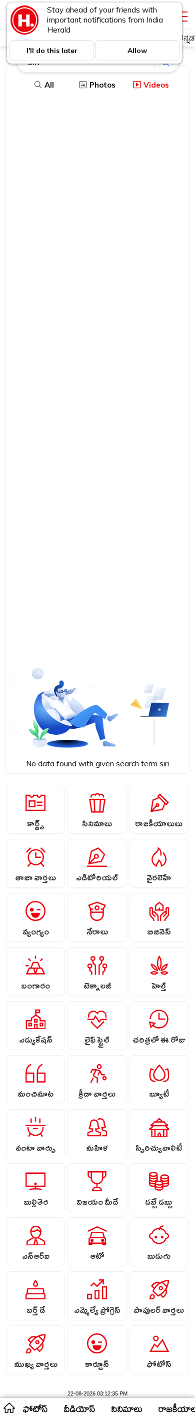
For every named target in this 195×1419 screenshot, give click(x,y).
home (9, 1407)
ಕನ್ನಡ (186, 38)
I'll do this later (52, 50)
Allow (137, 50)
